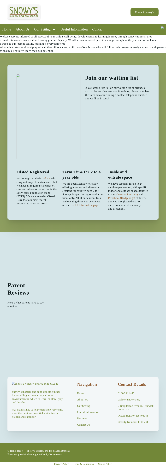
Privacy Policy (61, 463)
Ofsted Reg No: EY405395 (133, 415)
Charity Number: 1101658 (133, 422)
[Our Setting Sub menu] (54, 29)
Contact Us (83, 424)
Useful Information (74, 29)
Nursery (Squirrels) (127, 194)
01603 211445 (126, 393)
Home (6, 29)
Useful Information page (85, 205)
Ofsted (47, 178)
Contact (97, 29)
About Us (23, 29)
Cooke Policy (105, 463)
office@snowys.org (129, 399)
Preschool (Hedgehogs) (121, 198)
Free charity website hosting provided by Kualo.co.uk (34, 454)
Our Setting (42, 29)
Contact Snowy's (144, 12)
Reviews (82, 418)
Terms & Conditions (83, 463)
